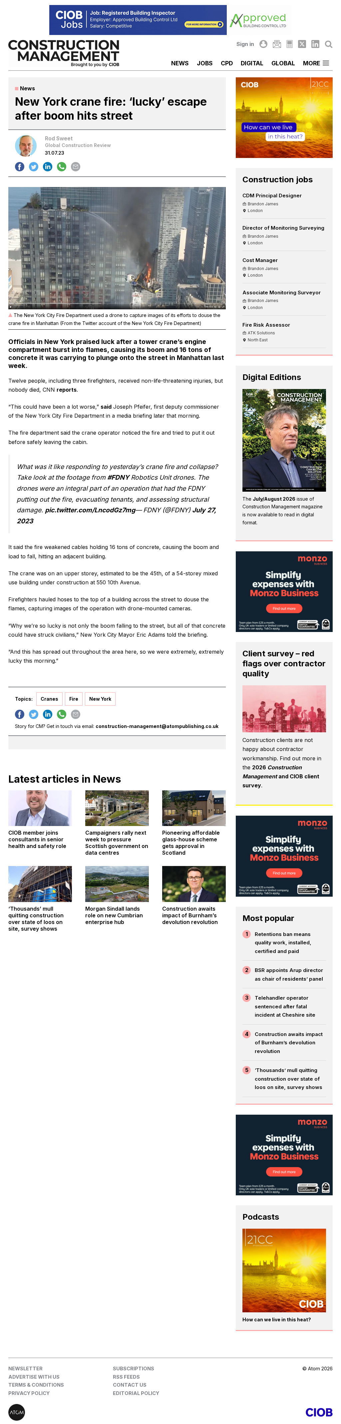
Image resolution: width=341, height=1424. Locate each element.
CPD (227, 63)
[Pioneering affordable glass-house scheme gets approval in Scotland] (194, 808)
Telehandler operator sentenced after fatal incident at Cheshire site (285, 1006)
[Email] (277, 44)
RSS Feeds (126, 1377)
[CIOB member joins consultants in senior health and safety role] (40, 808)
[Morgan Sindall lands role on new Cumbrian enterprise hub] (117, 884)
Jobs (205, 63)
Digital (252, 63)
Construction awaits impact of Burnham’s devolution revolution (289, 1042)
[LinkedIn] (315, 44)
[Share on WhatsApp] (61, 166)
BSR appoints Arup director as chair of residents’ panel (289, 974)
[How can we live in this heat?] (284, 1270)
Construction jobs (277, 179)
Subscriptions (133, 1368)
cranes (49, 699)
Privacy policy (29, 1393)
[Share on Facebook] (19, 166)
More (311, 63)
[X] (302, 44)
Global (283, 63)
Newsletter (25, 1368)
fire (73, 699)
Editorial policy (136, 1393)
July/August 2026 (274, 499)
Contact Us (130, 1385)
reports (67, 389)
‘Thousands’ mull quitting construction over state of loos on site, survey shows (288, 1078)
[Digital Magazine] (289, 44)
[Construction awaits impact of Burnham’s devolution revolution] (194, 884)
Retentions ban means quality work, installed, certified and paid (283, 942)
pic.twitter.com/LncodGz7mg (90, 510)
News (180, 63)
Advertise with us (34, 1377)
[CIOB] (251, 1412)
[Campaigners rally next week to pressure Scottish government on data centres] (117, 808)
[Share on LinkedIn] (47, 166)
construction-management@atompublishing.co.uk (157, 726)
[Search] (329, 44)
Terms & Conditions (36, 1385)
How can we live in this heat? (276, 1319)
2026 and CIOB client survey (280, 776)
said (106, 406)
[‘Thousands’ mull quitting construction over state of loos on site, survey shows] (40, 884)
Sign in (245, 44)
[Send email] (75, 166)
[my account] (263, 44)
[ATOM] (89, 1412)
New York (100, 699)
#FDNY (118, 477)
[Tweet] (33, 166)
